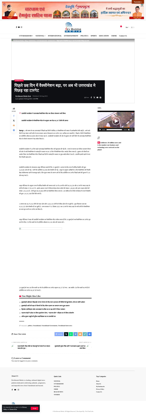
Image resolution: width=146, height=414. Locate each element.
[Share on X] (94, 97)
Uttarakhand (37, 325)
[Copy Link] (85, 334)
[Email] (97, 97)
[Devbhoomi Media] (73, 27)
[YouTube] (18, 27)
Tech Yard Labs (89, 411)
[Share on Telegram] (75, 334)
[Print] (100, 97)
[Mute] (129, 130)
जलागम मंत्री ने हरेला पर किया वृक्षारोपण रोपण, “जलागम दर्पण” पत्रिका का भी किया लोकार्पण (47, 313)
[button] (34, 408)
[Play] (100, 130)
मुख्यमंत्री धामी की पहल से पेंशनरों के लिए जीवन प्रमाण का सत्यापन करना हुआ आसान (45, 305)
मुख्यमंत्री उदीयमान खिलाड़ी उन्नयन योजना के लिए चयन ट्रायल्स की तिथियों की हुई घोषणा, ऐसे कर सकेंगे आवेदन (53, 302)
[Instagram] (21, 27)
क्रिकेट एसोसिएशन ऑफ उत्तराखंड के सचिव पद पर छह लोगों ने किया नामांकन (43, 309)
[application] (116, 121)
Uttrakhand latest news (65, 325)
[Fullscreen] (132, 130)
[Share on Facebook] (91, 97)
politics (30, 325)
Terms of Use (13, 409)
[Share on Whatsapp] (71, 334)
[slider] (114, 129)
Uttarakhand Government (49, 325)
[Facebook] (16, 27)
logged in (23, 361)
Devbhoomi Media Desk (23, 96)
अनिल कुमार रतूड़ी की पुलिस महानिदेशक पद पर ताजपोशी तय (38, 316)
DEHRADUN (19, 80)
